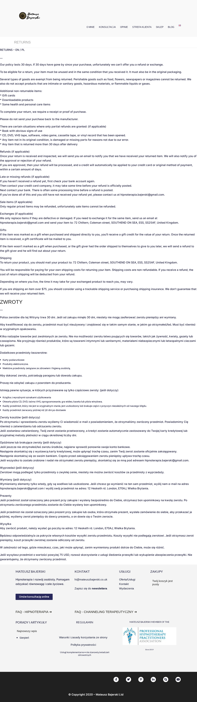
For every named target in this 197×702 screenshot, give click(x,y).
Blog (171, 27)
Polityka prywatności (83, 644)
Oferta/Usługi (127, 579)
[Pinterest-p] (140, 679)
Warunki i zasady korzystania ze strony (83, 637)
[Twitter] (128, 679)
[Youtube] (178, 679)
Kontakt (124, 584)
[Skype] (165, 679)
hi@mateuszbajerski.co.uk (91, 579)
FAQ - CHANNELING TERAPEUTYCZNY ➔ (106, 612)
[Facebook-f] (116, 679)
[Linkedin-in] (153, 679)
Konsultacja (107, 27)
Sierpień (24, 637)
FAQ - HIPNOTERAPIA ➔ (34, 612)
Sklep (160, 27)
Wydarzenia (126, 588)
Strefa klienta (142, 27)
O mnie (91, 27)
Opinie (124, 27)
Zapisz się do (91, 588)
